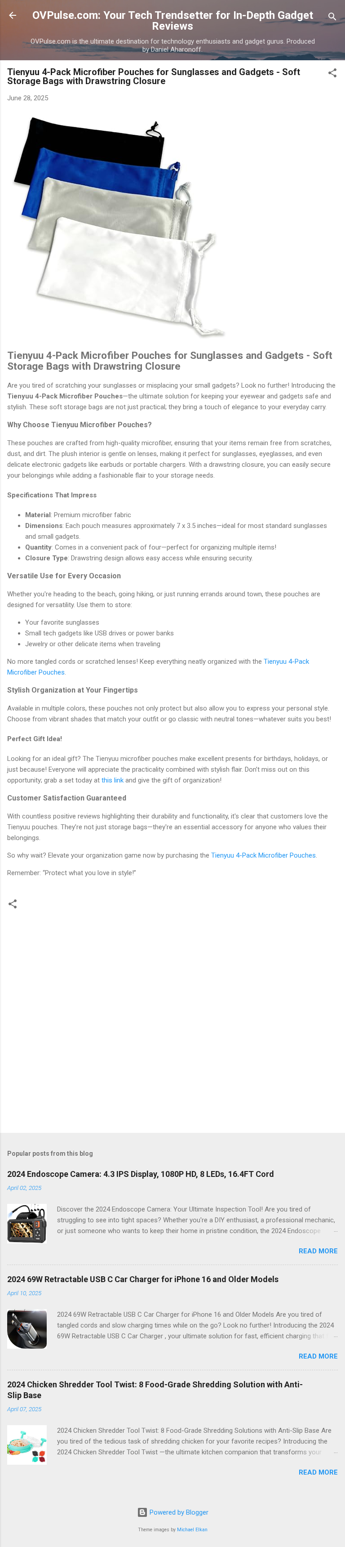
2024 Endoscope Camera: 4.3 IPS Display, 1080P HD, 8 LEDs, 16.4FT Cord (140, 1174)
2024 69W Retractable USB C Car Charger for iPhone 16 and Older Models (143, 1279)
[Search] (332, 18)
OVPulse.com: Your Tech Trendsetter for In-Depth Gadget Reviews (172, 20)
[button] (332, 74)
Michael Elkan (192, 1530)
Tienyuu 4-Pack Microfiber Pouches (263, 855)
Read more (318, 1251)
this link (113, 780)
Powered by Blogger (178, 1512)
